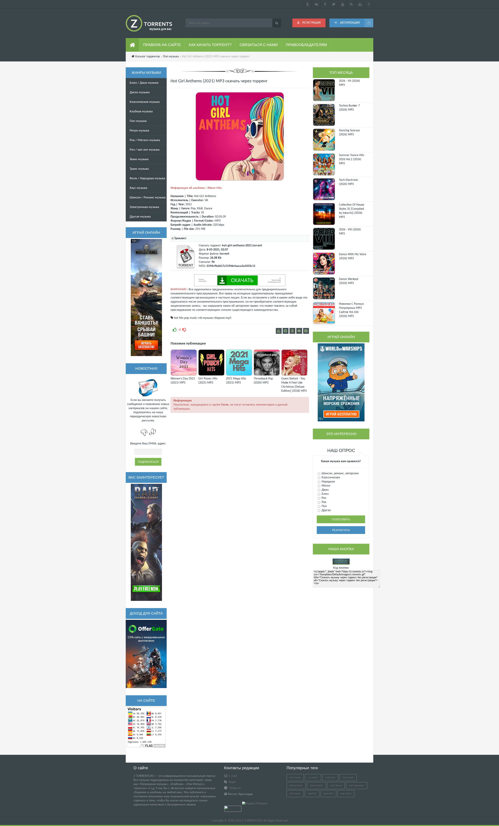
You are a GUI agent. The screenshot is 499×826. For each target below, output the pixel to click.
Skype (232, 782)
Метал (325, 485)
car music (313, 777)
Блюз (325, 494)
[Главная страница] (132, 45)
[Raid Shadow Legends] (146, 542)
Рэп (323, 498)
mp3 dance (336, 785)
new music (295, 793)
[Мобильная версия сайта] (369, 4)
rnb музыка (205, 318)
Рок (323, 502)
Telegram (234, 788)
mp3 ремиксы (356, 785)
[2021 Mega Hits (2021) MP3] (239, 375)
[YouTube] (342, 4)
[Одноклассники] (307, 4)
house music (316, 785)
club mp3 (330, 777)
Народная (328, 481)
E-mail (232, 776)
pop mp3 (328, 793)
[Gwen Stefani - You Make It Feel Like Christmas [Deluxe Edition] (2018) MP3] (294, 375)
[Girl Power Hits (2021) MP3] (211, 375)
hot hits (178, 318)
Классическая (330, 477)
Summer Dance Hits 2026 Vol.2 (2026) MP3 (351, 159)
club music (348, 777)
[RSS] (351, 4)
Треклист (180, 238)
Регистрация (311, 22)
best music (295, 777)
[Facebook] (325, 4)
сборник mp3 (222, 318)
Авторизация (349, 22)
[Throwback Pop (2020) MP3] (267, 375)
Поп (324, 506)
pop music (190, 318)
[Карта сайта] (360, 4)
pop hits (312, 793)
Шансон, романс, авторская (340, 473)
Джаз (325, 489)
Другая (326, 510)
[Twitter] (333, 4)
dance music (296, 785)
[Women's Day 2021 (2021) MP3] (184, 375)
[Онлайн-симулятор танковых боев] (146, 297)
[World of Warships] (341, 382)
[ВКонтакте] (316, 4)
